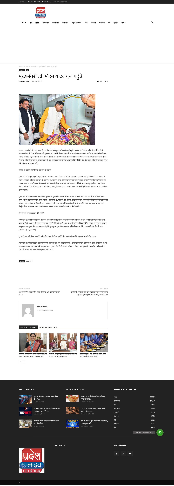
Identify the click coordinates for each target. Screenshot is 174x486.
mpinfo (28, 261)
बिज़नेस (93, 22)
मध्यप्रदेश (46, 22)
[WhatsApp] (39, 87)
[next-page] (24, 361)
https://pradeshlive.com (45, 310)
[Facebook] (21, 87)
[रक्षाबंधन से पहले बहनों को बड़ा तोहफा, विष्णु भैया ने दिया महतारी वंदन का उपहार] (63, 342)
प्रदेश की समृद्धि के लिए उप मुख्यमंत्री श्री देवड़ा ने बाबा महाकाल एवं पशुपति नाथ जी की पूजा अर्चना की (89, 293)
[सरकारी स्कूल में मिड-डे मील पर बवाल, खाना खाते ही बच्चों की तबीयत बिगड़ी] (94, 342)
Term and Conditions (60, 2)
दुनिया (37, 22)
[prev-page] (20, 361)
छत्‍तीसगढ (55, 22)
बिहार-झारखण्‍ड (76, 22)
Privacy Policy (46, 2)
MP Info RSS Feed (34, 2)
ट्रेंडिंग (116, 22)
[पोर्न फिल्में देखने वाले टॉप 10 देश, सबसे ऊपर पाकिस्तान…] (72, 410)
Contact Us (22, 2)
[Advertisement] (87, 45)
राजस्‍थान (65, 22)
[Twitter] (27, 87)
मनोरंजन (102, 22)
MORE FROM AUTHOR (48, 327)
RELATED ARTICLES (28, 327)
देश (31, 22)
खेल (86, 22)
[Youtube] (130, 453)
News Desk (25, 81)
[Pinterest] (33, 87)
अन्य (122, 22)
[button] (152, 23)
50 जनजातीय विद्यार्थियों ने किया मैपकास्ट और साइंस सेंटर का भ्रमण (39, 293)
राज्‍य (27, 66)
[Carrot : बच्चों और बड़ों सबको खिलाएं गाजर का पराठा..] (72, 398)
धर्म (109, 22)
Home (23, 22)
